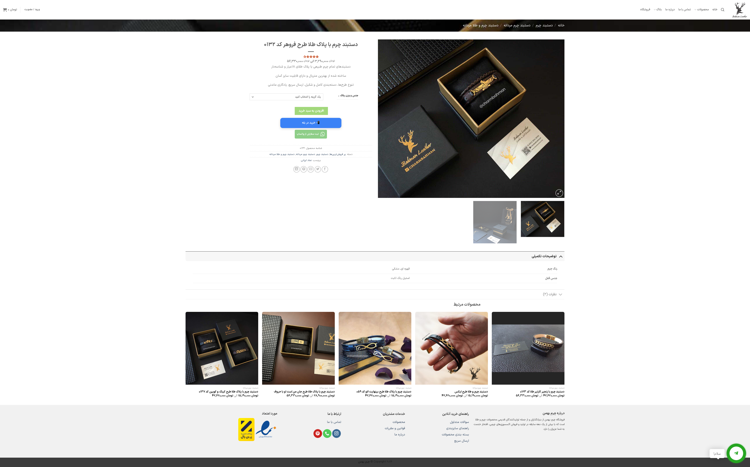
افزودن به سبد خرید (311, 111)
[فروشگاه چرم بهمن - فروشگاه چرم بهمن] (738, 9)
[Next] (383, 118)
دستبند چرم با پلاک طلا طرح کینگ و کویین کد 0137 (228, 392)
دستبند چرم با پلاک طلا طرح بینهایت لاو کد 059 (383, 392)
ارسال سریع (461, 441)
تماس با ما (684, 10)
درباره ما (670, 10)
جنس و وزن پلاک (349, 95)
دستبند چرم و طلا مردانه (480, 25)
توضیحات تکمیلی (544, 256)
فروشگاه (645, 10)
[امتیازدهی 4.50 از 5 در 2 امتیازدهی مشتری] (311, 56)
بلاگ (659, 10)
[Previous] (555, 118)
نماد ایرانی (306, 160)
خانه (714, 10)
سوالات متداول (459, 422)
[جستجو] (722, 10)
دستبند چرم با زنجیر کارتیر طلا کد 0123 (542, 392)
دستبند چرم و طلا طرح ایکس (471, 392)
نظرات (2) (550, 294)
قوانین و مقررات (395, 428)
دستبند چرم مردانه (517, 25)
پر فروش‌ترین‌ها (338, 154)
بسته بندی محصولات (455, 434)
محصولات (703, 10)
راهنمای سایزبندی (457, 428)
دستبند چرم (544, 25)
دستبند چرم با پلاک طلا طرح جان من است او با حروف (304, 392)
